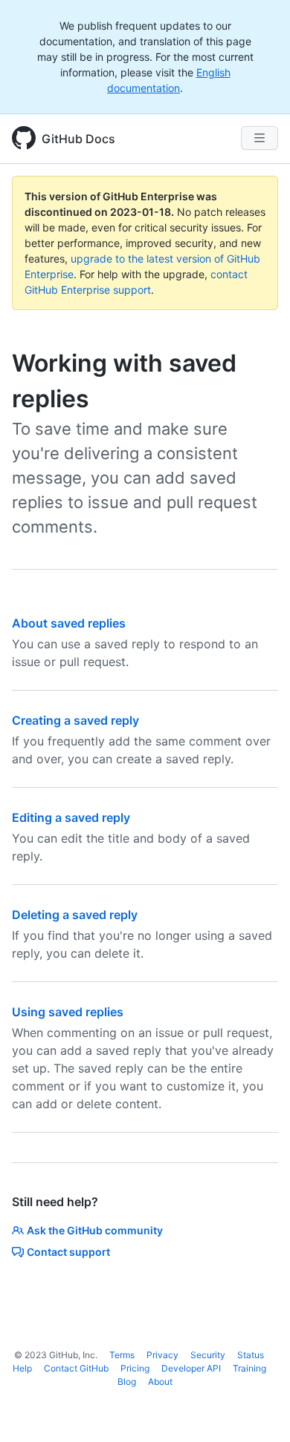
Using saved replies (67, 1011)
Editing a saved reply (71, 817)
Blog (126, 1381)
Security (207, 1354)
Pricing (134, 1368)
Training (249, 1368)
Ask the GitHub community (95, 1230)
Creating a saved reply (75, 720)
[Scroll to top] (257, 1409)
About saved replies (69, 623)
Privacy (162, 1354)
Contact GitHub (76, 1368)
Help (22, 1368)
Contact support (68, 1251)
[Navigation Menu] (259, 138)
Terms (122, 1354)
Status (250, 1354)
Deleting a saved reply (75, 914)
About (160, 1381)
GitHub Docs (78, 138)
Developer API (191, 1368)
